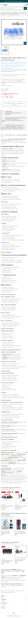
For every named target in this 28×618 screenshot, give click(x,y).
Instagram (14, 613)
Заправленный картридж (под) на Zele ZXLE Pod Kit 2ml (20, 533)
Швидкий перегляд (11, 496)
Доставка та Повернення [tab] (22, 135)
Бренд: (2, 89)
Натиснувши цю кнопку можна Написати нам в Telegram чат (14, 104)
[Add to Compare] (11, 493)
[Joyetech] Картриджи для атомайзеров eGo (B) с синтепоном (7, 562)
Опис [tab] (2, 135)
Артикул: (3, 90)
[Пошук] (25, 8)
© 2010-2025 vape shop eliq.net (14, 615)
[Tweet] (7, 97)
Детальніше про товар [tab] (10, 135)
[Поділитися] (3, 97)
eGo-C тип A (12, 71)
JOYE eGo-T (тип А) (18, 69)
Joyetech (6, 89)
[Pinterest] (12, 97)
